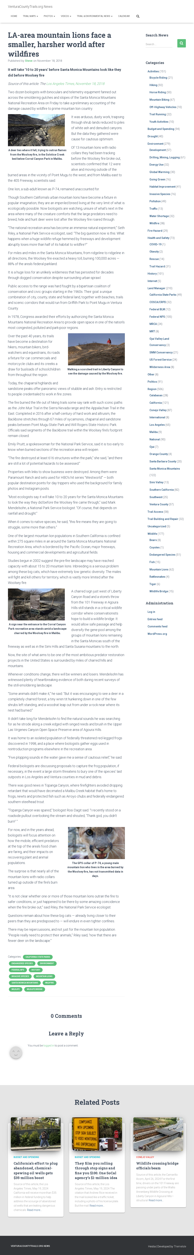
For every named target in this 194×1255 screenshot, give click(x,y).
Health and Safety (158, 237)
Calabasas (156, 395)
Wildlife (16, 989)
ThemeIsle (180, 1246)
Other (151, 374)
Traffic (153, 208)
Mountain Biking (159, 99)
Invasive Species (20, 976)
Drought (153, 136)
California (155, 402)
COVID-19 (155, 244)
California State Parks (38, 957)
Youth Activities (158, 121)
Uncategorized (157, 526)
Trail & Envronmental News (94, 16)
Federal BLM (157, 309)
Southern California (161, 489)
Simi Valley (156, 482)
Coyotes (154, 547)
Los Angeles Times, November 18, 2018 (75, 84)
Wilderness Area (159, 367)
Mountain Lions (44, 976)
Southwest (155, 497)
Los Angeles (157, 424)
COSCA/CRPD (157, 302)
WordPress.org (157, 633)
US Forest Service (160, 359)
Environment (47, 963)
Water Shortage (159, 216)
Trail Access (155, 511)
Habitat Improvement (162, 186)
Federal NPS (18, 970)
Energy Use (156, 164)
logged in (48, 1045)
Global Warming (159, 172)
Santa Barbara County (162, 461)
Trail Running (157, 114)
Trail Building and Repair (163, 518)
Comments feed (157, 626)
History (35, 970)
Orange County (158, 454)
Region (152, 389)
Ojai (151, 446)
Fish (152, 562)
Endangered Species (22, 963)
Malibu (153, 432)
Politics (152, 381)
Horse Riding (157, 92)
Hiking (153, 85)
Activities (153, 71)
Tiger (152, 584)
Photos (48, 16)
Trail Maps (29, 16)
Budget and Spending (161, 128)
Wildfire (49, 983)
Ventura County (158, 504)
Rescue (154, 259)
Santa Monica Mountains (25, 983)
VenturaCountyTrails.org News (30, 1246)
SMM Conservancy (161, 352)
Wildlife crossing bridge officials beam (157, 1165)
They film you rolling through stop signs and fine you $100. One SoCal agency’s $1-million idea (96, 1170)
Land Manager (156, 288)
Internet (152, 281)
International (157, 417)
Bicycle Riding (158, 77)
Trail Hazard (157, 266)
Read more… (34, 1210)
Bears (153, 540)
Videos (65, 16)
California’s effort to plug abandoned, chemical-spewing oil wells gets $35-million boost (36, 1170)
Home (14, 16)
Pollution (155, 201)
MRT (152, 331)
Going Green (157, 179)
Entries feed (155, 619)
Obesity (154, 251)
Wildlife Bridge (34, 989)
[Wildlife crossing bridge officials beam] (158, 1133)
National (154, 439)
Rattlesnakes (157, 576)
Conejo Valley (158, 410)
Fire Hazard (155, 230)
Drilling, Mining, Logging (164, 157)
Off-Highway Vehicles (162, 107)
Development (157, 150)
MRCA (153, 323)
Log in (151, 611)
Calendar (124, 16)
